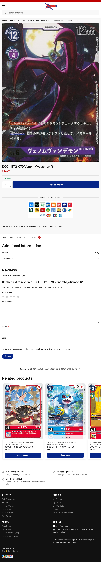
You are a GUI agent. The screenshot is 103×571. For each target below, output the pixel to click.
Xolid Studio (13, 551)
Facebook (6, 526)
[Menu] (5, 6)
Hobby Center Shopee (12, 533)
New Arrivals (7, 513)
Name (5, 326)
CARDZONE (20, 20)
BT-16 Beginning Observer (15, 442)
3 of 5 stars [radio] (10, 296)
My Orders (57, 502)
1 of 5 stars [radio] (3, 296)
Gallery (5, 237)
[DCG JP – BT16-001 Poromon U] (23, 411)
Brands (5, 502)
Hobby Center (8, 506)
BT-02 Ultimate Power (38, 369)
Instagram (6, 529)
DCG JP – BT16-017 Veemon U (61, 447)
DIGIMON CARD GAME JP (37, 20)
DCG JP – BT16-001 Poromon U (19, 447)
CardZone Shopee (10, 536)
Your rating (8, 293)
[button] (97, 6)
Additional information (19, 237)
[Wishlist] (39, 387)
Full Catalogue (8, 499)
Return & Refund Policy (63, 513)
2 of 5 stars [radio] (7, 296)
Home (4, 20)
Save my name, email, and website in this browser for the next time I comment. (37, 349)
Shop (11, 20)
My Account (58, 499)
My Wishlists (58, 506)
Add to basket (56, 184)
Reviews (35, 237)
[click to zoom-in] (51, 92)
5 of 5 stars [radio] (18, 296)
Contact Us (57, 509)
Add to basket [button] (22, 455)
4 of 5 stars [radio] (14, 296)
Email (5, 338)
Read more (65, 455)
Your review (8, 301)
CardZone (6, 509)
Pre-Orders (7, 516)
